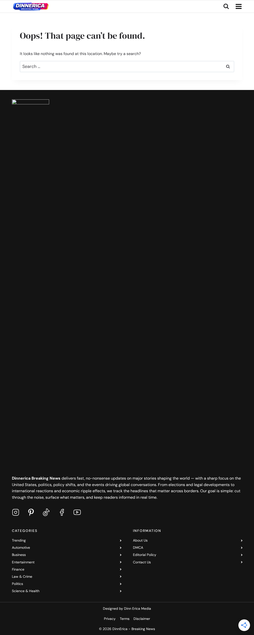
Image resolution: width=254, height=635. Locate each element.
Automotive (21, 547)
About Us (140, 540)
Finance (18, 569)
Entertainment (23, 562)
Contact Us (142, 562)
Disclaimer (141, 618)
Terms (124, 618)
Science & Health (25, 591)
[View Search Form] (226, 6)
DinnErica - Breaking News (133, 629)
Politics (17, 583)
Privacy (110, 618)
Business (19, 554)
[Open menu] (237, 6)
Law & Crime (22, 576)
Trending (19, 540)
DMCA (138, 547)
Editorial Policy (144, 554)
